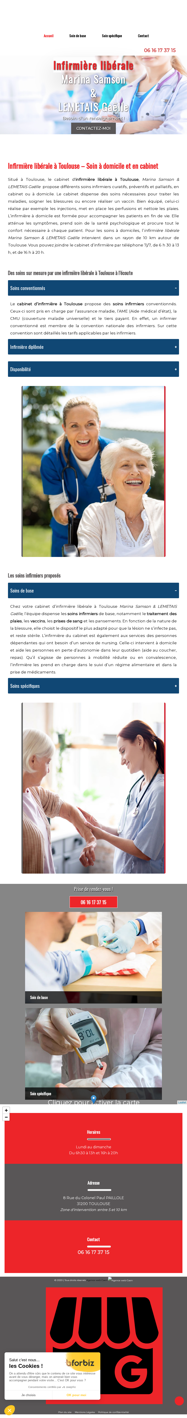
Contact (143, 35)
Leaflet (182, 1102)
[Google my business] (104, 1403)
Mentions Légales (85, 1412)
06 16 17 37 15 (160, 50)
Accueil (48, 35)
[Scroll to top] (179, 1400)
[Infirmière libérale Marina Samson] (94, 15)
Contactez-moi (93, 128)
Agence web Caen (97, 1280)
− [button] (6, 1117)
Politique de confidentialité (113, 1412)
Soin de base (77, 35)
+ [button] (6, 1110)
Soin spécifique (112, 35)
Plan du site (65, 1412)
